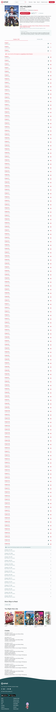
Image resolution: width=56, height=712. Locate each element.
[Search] (25, 2)
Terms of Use (16, 700)
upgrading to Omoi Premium (27, 54)
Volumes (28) (39, 39)
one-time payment (27, 547)
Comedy (29, 25)
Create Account (44, 2)
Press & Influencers (5, 708)
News (35, 2)
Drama (33, 25)
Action (21, 25)
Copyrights (15, 703)
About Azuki (15, 708)
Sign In (38, 2)
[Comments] (48, 43)
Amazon (7, 604)
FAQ (2, 703)
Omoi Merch (15, 705)
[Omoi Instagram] (2, 689)
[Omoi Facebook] (8, 689)
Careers (15, 707)
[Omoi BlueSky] (4, 689)
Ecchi (44, 25)
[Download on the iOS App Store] (4, 695)
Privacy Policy (16, 701)
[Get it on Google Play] (12, 695)
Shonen (47, 25)
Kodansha (36, 10)
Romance (41, 25)
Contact (2, 705)
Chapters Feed (16, 698)
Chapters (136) (16, 39)
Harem (21, 27)
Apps (2, 698)
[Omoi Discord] (10, 689)
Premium (52, 2)
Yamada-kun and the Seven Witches (38, 626)
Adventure (25, 25)
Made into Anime (26, 27)
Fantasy (36, 25)
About (2, 701)
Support (3, 707)
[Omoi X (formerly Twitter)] (6, 689)
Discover (30, 2)
